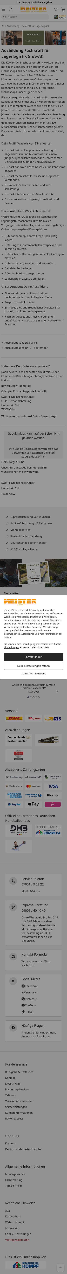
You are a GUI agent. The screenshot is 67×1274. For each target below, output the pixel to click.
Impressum (40, 673)
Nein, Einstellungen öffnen (33, 666)
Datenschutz (27, 673)
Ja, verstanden (33, 657)
